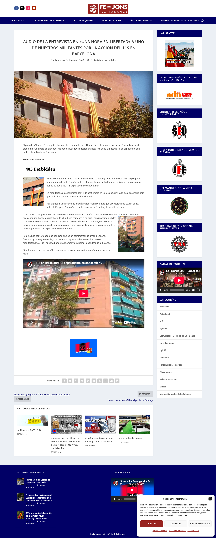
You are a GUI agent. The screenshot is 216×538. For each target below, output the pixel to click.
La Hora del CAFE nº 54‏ (29, 430)
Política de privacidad (177, 531)
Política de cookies (160, 531)
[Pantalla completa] (198, 289)
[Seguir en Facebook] (16, 8)
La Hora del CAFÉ (111, 21)
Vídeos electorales (141, 21)
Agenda (163, 328)
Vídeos (163, 387)
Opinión (163, 350)
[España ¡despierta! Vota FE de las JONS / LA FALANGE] (100, 424)
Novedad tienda (167, 343)
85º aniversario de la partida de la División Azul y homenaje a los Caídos (39, 516)
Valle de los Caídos (169, 379)
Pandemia (164, 358)
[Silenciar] (193, 289)
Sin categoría (166, 372)
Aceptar (151, 523)
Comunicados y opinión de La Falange (177, 336)
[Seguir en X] (22, 8)
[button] (210, 498)
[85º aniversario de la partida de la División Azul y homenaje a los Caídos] (20, 515)
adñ (161, 321)
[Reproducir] (160, 289)
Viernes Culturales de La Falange (180, 21)
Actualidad (110, 60)
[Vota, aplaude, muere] (134, 424)
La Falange (17, 21)
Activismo (99, 60)
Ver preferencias (200, 523)
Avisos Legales (193, 531)
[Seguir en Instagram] (28, 8)
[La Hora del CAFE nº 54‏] (32, 420)
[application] (179, 280)
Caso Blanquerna (83, 21)
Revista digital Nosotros (49, 21)
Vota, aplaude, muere (130, 438)
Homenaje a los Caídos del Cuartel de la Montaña (38, 481)
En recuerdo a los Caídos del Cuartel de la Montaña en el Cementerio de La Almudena (39, 498)
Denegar (176, 523)
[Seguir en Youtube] (34, 8)
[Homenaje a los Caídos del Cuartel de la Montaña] (20, 481)
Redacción (71, 60)
